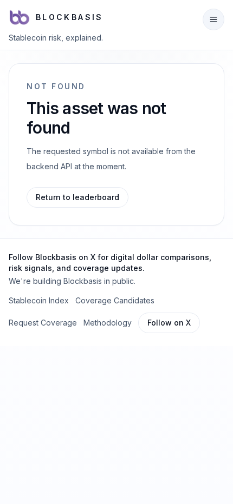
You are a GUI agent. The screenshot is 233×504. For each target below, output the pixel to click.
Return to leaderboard (77, 197)
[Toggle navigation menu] (213, 19)
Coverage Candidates (114, 300)
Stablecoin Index (39, 300)
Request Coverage (43, 322)
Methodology (107, 322)
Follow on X (169, 322)
